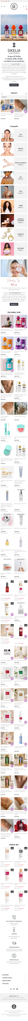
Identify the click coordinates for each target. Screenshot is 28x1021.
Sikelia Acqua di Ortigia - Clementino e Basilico (6, 351)
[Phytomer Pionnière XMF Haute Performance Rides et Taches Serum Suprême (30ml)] (7, 495)
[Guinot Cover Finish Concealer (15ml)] (7, 630)
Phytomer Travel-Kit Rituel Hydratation (6, 114)
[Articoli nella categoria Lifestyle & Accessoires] (7, 220)
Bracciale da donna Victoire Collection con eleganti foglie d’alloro (7, 813)
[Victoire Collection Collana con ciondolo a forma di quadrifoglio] (7, 386)
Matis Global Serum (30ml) (20, 503)
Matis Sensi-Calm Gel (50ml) (20, 528)
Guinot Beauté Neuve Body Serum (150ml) (6, 747)
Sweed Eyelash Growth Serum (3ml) (6, 437)
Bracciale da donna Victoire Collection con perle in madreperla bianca (20, 115)
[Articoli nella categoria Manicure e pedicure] (7, 163)
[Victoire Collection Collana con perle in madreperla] (20, 781)
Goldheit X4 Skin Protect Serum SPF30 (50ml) (19, 373)
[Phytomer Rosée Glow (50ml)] (7, 652)
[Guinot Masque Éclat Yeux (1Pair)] (7, 694)
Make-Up (20, 148)
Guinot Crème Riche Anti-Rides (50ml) (19, 906)
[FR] (4, 1)
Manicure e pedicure (20, 162)
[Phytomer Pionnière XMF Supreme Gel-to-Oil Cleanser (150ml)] (20, 472)
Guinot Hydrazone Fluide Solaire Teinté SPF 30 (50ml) (7, 617)
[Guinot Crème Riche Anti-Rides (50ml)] (20, 897)
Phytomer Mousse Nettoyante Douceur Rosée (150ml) (20, 551)
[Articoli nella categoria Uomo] (7, 192)
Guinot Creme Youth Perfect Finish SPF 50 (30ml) (7, 906)
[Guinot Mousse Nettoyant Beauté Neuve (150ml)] (20, 716)
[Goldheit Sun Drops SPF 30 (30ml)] (20, 450)
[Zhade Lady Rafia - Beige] (20, 408)
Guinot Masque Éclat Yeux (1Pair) (6, 703)
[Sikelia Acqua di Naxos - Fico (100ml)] (20, 343)
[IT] (6, 1)
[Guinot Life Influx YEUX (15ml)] (7, 586)
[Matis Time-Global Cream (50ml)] (7, 520)
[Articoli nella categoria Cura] (7, 135)
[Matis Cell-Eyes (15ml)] (20, 565)
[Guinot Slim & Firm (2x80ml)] (20, 630)
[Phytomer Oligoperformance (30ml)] (7, 542)
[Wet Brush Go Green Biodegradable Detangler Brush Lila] (20, 760)
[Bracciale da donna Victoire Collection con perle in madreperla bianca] (20, 105)
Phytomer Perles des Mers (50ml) (6, 481)
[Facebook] (11, 989)
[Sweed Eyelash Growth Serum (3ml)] (7, 428)
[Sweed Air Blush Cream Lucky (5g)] (20, 428)
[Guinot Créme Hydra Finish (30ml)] (7, 853)
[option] (7, 109)
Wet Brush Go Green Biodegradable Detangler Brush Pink (6, 791)
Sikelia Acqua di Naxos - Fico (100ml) (20, 351)
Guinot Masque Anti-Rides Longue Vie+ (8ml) (6, 725)
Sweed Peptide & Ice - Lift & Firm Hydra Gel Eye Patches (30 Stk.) (7, 460)
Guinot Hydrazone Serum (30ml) (19, 595)
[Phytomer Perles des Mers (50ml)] (7, 472)
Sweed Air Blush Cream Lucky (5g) (20, 437)
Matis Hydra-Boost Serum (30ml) (20, 617)
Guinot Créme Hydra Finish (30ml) (6, 862)
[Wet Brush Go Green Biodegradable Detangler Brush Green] (7, 760)
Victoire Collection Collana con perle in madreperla (20, 790)
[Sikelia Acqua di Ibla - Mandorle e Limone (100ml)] (7, 321)
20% (12, 582)
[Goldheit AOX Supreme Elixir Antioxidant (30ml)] (20, 386)
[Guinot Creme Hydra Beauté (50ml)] (7, 875)
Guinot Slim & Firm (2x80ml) (20, 638)
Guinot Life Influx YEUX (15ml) (7, 595)
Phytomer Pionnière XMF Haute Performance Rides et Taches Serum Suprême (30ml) (7, 505)
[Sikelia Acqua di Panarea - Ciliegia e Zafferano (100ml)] (7, 364)
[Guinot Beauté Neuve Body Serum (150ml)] (7, 738)
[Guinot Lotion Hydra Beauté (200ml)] (20, 875)
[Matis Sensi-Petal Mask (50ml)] (7, 565)
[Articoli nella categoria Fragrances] (7, 234)
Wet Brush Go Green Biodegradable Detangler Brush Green (6, 770)
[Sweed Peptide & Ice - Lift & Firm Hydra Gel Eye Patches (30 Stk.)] (7, 450)
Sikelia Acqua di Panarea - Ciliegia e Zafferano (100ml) (7, 373)
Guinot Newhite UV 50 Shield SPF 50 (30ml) (20, 862)
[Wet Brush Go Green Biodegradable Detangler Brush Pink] (7, 781)
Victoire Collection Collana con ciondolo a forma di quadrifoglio (6, 396)
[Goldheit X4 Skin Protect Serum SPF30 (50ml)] (20, 364)
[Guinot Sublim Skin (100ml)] (20, 652)
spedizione (22, 997)
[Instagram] (17, 989)
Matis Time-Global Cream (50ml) (6, 529)
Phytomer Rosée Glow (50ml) (7, 660)
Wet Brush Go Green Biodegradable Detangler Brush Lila (20, 770)
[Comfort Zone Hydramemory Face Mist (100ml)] (20, 738)
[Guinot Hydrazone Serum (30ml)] (20, 586)
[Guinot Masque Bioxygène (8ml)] (20, 672)
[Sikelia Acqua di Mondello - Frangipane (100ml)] (20, 321)
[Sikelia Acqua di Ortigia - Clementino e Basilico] (7, 343)
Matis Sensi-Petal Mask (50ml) (6, 574)
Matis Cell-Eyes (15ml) (19, 573)
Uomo (20, 191)
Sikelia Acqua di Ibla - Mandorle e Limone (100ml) (7, 330)
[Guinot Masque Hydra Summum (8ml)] (20, 694)
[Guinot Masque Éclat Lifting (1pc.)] (7, 672)
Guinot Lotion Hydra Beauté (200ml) (20, 884)
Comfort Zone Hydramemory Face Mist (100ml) (20, 747)
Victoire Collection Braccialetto (5, 417)
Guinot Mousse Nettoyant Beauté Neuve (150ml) (19, 725)
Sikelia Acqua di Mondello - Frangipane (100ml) (20, 330)
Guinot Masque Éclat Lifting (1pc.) (6, 681)
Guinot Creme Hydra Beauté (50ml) (7, 884)
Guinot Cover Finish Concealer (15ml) (5, 639)
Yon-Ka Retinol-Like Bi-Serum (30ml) (20, 834)
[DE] (2, 1)
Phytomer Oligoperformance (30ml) (7, 550)
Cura (20, 134)
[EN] (9, 1)
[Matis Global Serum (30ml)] (20, 495)
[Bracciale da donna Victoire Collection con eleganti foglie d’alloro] (7, 803)
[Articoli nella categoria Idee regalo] (7, 249)
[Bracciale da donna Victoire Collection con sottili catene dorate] (20, 803)
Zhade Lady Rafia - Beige (19, 416)
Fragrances (21, 234)
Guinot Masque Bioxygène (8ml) (20, 681)
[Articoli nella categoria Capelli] (7, 206)
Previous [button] (2, 93)
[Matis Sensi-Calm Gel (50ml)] (20, 520)
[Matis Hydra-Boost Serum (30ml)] (20, 608)
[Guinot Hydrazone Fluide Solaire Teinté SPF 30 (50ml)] (7, 608)
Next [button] (26, 93)
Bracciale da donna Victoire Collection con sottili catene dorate (20, 813)
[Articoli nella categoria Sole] (7, 177)
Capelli (21, 205)
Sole (21, 177)
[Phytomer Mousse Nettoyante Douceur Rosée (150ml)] (20, 542)
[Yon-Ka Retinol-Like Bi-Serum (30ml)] (20, 825)
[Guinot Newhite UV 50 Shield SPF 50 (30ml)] (20, 853)
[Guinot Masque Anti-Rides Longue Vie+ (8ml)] (7, 716)
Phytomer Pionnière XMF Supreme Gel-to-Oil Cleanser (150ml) (19, 482)
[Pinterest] (14, 989)
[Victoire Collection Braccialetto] (7, 408)
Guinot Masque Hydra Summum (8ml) (19, 703)
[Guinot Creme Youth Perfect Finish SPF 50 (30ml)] (7, 897)
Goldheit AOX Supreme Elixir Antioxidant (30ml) (20, 395)
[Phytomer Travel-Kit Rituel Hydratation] (7, 105)
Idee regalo (21, 248)
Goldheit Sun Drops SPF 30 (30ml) (20, 459)
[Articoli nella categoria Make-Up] (7, 149)
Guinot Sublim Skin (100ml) (20, 660)
